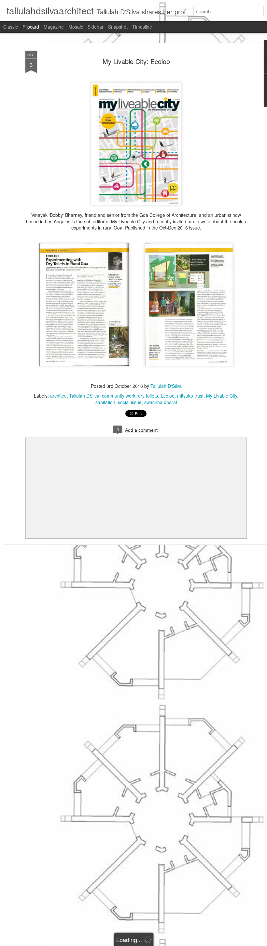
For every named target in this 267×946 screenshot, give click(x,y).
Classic (10, 26)
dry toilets (148, 395)
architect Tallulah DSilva (74, 395)
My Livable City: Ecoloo (136, 61)
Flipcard (30, 26)
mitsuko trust (190, 395)
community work (118, 395)
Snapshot (118, 26)
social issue (130, 402)
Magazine (54, 26)
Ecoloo (168, 395)
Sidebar (96, 26)
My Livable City (221, 395)
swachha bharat (160, 402)
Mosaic (75, 26)
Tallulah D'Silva (166, 386)
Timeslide (142, 26)
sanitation (105, 402)
